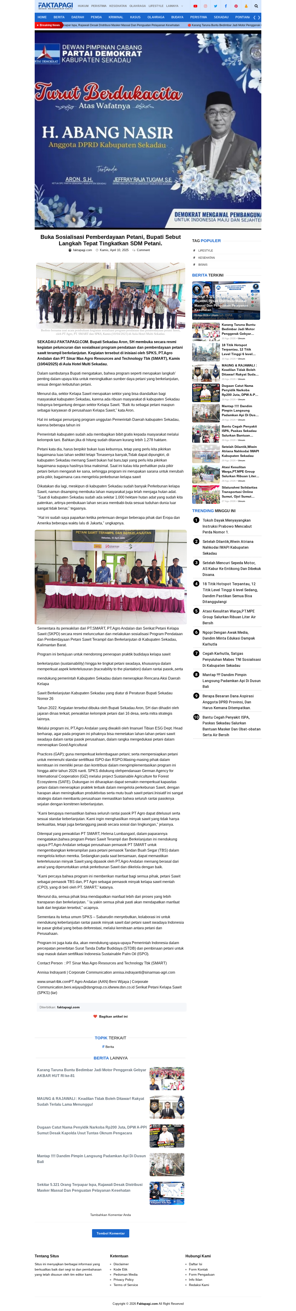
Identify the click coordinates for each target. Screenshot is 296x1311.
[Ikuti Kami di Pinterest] (236, 6)
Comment (144, 250)
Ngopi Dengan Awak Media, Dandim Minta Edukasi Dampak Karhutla (229, 638)
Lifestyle (205, 250)
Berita (59, 17)
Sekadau (221, 17)
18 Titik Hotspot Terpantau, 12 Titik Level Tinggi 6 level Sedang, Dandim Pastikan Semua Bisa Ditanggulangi (230, 593)
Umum (241, 338)
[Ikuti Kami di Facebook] (226, 6)
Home (42, 17)
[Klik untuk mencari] (256, 6)
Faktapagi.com (147, 1303)
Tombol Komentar (111, 1233)
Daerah (77, 17)
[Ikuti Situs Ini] (246, 6)
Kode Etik (120, 1269)
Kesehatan (206, 257)
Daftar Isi (195, 1264)
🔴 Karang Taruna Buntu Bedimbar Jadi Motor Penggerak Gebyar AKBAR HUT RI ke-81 (175, 25)
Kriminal (116, 17)
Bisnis (202, 264)
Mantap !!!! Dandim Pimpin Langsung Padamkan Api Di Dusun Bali (232, 681)
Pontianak (244, 17)
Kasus (135, 17)
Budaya (177, 17)
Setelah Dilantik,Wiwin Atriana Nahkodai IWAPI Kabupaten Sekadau (228, 547)
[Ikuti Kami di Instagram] (205, 6)
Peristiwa (198, 17)
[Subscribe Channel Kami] (195, 6)
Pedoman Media (126, 1274)
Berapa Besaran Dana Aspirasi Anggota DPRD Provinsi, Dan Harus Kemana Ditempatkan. (228, 702)
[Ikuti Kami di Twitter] (216, 6)
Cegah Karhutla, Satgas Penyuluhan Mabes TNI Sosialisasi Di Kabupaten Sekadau (232, 659)
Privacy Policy (124, 1279)
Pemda (96, 17)
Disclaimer (121, 1264)
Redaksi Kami (199, 1285)
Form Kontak (198, 1269)
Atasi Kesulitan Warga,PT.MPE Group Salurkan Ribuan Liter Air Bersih (229, 617)
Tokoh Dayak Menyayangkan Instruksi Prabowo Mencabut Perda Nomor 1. (227, 526)
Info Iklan (195, 1279)
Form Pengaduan (202, 1274)
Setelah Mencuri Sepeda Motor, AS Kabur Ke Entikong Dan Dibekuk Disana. (232, 569)
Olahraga (156, 17)
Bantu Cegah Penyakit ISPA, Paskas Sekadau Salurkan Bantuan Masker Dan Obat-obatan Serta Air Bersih (232, 726)
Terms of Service (126, 1285)
